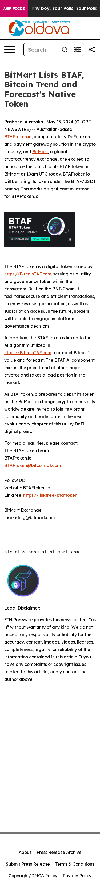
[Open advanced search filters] (77, 49)
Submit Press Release (28, 864)
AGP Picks (14, 8)
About (25, 852)
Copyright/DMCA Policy (33, 875)
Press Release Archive (59, 852)
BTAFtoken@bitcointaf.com (32, 465)
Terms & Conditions (74, 864)
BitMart (40, 151)
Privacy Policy (77, 875)
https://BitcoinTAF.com (27, 274)
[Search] (64, 49)
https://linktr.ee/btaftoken (50, 495)
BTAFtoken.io (17, 136)
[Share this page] (92, 49)
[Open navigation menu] (9, 49)
